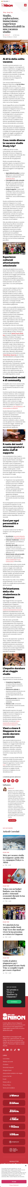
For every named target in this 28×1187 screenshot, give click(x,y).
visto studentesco (18, 406)
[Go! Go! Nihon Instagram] (11, 1050)
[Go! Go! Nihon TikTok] (15, 1050)
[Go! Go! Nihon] (14, 1016)
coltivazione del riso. (19, 538)
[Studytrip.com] (14, 1126)
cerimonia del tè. (10, 178)
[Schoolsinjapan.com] (14, 1134)
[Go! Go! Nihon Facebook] (4, 1050)
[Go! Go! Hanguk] (14, 1103)
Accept (14, 1181)
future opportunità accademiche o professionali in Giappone (11, 722)
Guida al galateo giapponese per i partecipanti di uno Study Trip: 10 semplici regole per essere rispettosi (14, 965)
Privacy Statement (14, 1185)
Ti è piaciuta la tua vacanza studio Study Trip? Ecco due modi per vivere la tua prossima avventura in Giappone (13, 929)
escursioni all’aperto (19, 536)
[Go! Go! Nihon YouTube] (7, 1050)
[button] (26, 1165)
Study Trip (10, 12)
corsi (4, 764)
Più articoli (12, 820)
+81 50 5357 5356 (7, 1030)
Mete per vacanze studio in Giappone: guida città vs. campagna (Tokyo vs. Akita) (13, 859)
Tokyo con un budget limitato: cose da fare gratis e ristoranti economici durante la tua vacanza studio (14, 894)
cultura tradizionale (11, 559)
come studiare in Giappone (10, 408)
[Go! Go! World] (14, 1095)
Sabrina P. (7, 35)
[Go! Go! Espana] (14, 1110)
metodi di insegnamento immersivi (12, 609)
